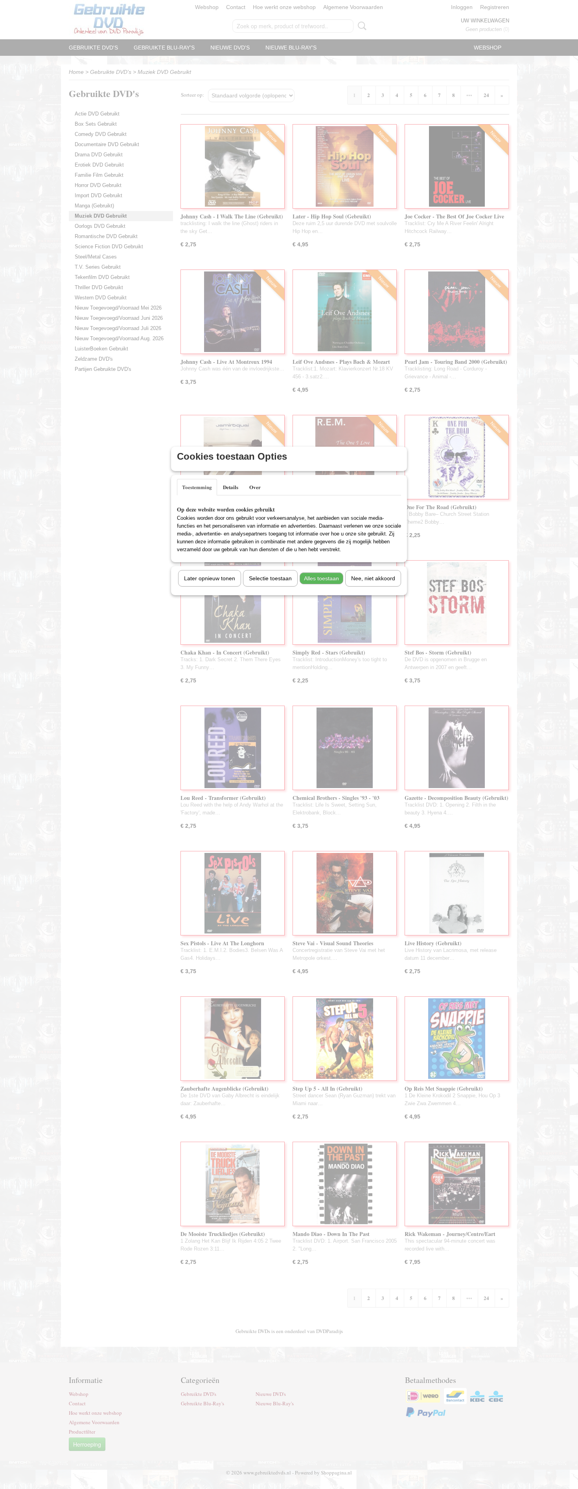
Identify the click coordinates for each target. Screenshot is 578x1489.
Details (230, 487)
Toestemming (197, 487)
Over (255, 487)
